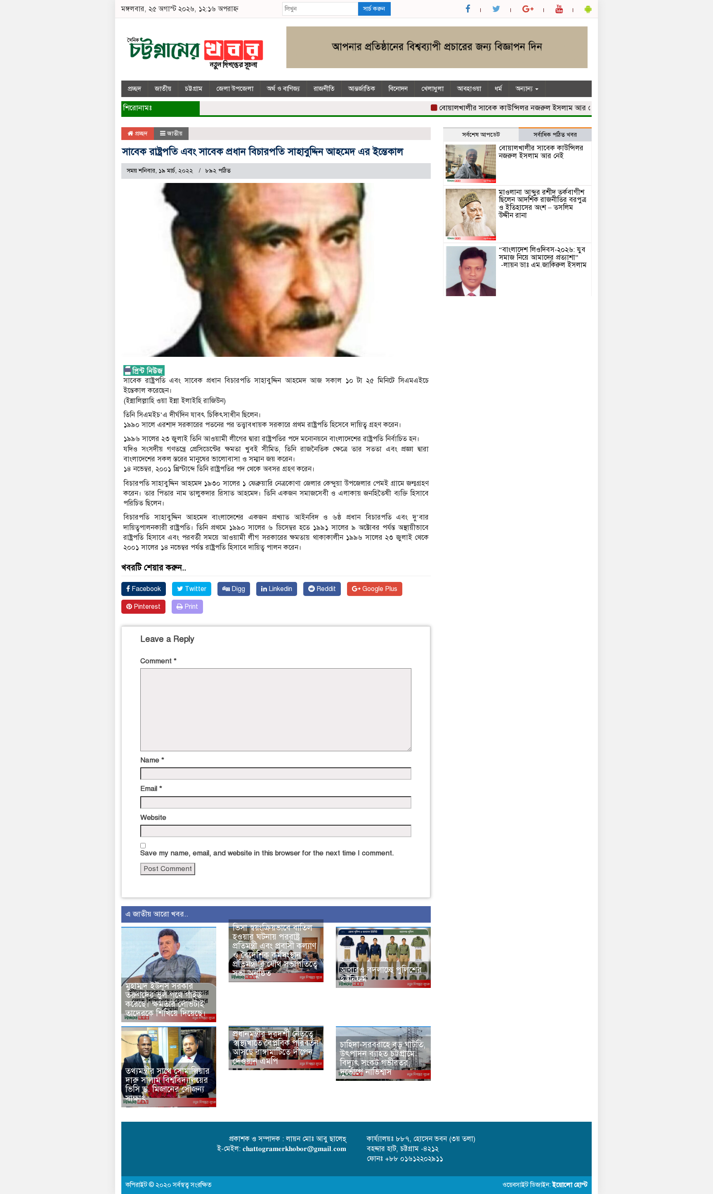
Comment (158, 661)
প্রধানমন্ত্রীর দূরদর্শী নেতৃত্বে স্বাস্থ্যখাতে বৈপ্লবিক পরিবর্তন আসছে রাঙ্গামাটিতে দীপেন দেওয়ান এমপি (276, 1047)
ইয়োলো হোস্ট (570, 1185)
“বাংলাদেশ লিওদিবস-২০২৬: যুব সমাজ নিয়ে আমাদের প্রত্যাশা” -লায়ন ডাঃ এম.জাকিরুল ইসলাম (543, 257)
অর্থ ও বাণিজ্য (283, 89)
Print (190, 607)
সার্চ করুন (374, 8)
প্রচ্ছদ (134, 89)
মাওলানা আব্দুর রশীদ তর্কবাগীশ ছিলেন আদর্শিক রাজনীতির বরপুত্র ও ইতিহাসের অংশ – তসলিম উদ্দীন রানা (542, 204)
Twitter (194, 589)
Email (151, 788)
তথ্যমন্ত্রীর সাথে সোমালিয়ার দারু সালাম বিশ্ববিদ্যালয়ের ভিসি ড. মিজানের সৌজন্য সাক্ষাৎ (167, 1085)
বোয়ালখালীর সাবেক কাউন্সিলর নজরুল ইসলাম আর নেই (499, 107)
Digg (237, 589)
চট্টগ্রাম (194, 89)
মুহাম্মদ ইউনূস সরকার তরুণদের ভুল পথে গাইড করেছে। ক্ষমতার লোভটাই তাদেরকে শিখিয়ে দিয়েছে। (165, 999)
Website (153, 817)
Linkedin (279, 589)
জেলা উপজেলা (234, 89)
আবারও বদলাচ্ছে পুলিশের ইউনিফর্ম (381, 974)
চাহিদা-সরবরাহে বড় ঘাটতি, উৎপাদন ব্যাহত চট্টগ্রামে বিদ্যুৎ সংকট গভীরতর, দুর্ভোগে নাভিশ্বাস (382, 1058)
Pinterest (146, 607)
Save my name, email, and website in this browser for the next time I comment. (267, 853)
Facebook (145, 589)
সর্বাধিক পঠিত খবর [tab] (555, 134)
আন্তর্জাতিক (361, 89)
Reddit (325, 589)
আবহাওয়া (469, 89)
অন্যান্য (525, 89)
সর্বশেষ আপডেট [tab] (481, 134)
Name (152, 760)
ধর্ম (498, 89)
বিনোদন (398, 89)
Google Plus (379, 589)
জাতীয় (163, 89)
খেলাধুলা (432, 89)
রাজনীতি (324, 89)
